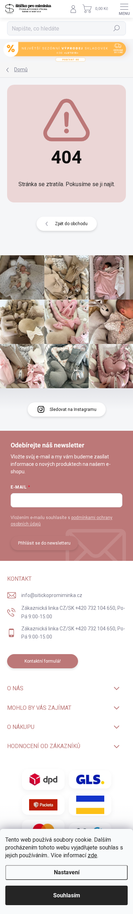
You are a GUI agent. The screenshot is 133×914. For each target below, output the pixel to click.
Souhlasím (66, 895)
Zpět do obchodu (71, 223)
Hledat (116, 28)
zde (92, 855)
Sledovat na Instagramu (73, 409)
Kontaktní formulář (42, 661)
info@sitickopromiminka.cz (51, 595)
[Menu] (124, 9)
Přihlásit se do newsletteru (44, 543)
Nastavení (66, 872)
